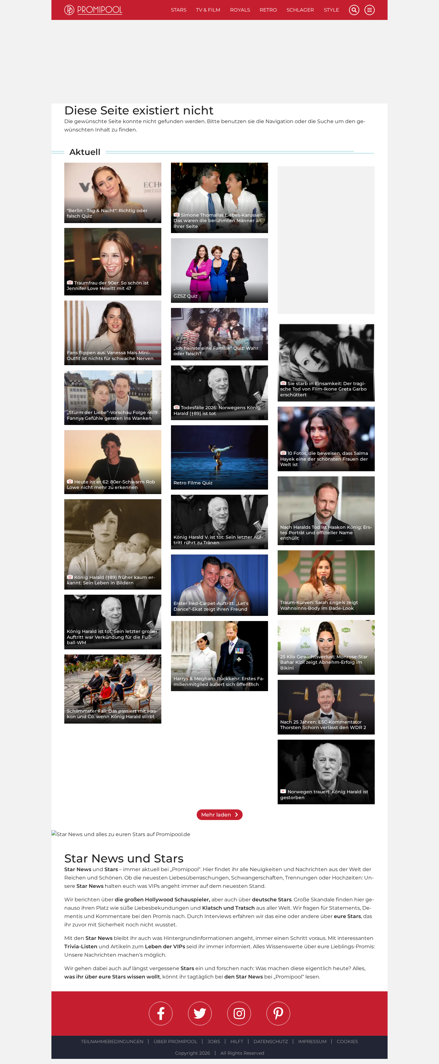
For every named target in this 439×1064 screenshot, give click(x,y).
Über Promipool (175, 1041)
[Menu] (369, 10)
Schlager (300, 10)
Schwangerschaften (257, 878)
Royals (240, 10)
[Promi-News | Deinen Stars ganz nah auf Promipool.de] (115, 10)
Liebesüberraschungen (199, 878)
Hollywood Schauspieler (177, 900)
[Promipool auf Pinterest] (278, 1013)
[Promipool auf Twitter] (199, 1013)
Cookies (347, 1041)
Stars (178, 10)
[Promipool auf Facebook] (160, 1013)
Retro (268, 10)
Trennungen (301, 878)
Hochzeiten (347, 878)
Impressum (312, 1041)
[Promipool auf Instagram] (239, 1013)
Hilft (236, 1041)
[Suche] (354, 10)
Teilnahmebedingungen (112, 1041)
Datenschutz (271, 1041)
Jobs (214, 1041)
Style (331, 10)
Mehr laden (216, 815)
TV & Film (208, 10)
